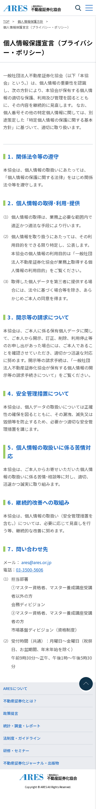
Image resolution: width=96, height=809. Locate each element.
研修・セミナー (16, 750)
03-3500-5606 (29, 569)
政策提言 (10, 713)
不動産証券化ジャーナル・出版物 (31, 763)
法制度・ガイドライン (22, 738)
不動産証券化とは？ (20, 700)
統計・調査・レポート (22, 725)
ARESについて (15, 688)
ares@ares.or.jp (36, 562)
